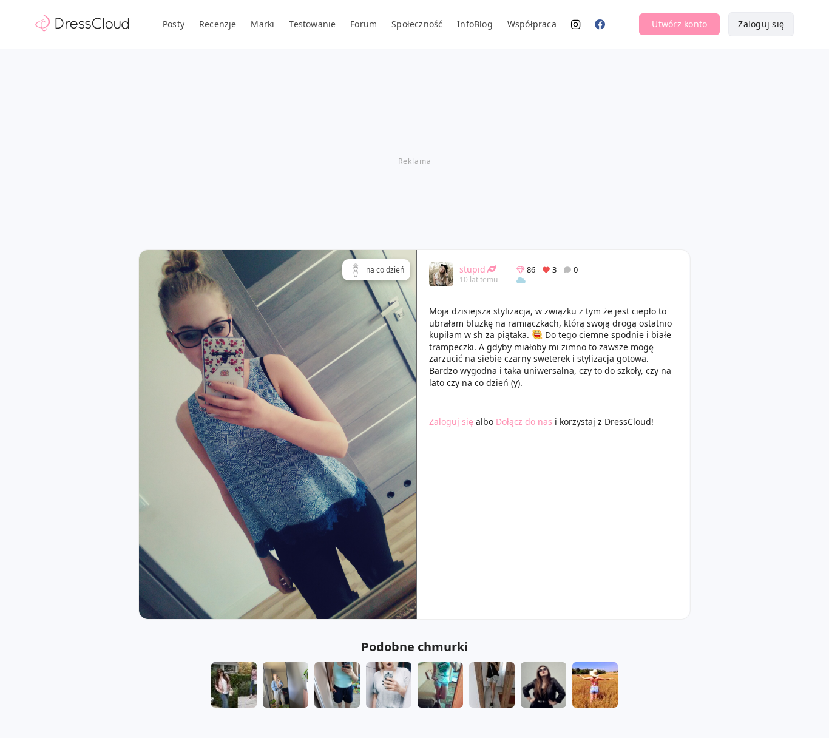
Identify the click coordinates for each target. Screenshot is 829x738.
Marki (262, 24)
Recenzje (218, 24)
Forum (363, 24)
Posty (173, 24)
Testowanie (312, 24)
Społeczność (416, 24)
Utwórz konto (679, 24)
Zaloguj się (761, 24)
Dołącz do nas (524, 421)
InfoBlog (475, 24)
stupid (472, 269)
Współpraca (532, 24)
